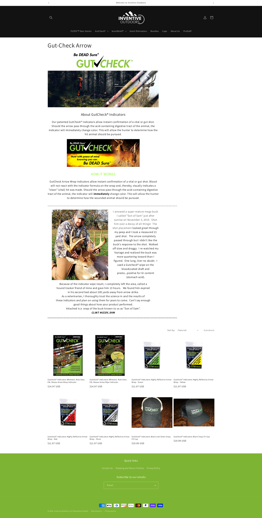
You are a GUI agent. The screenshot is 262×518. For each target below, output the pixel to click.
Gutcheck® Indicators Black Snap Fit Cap (192, 436)
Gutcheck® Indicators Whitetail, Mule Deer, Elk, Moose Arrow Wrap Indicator (66, 380)
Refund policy (96, 511)
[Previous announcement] (48, 3)
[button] (51, 17)
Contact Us (107, 468)
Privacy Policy (153, 468)
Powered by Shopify (80, 511)
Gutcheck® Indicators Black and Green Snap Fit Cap (151, 437)
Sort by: (171, 330)
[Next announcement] (213, 3)
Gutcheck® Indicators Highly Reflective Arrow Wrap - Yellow (193, 380)
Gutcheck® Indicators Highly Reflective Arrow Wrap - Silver (109, 437)
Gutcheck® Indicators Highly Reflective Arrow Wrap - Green (151, 380)
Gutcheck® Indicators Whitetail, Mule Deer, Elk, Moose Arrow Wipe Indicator (108, 380)
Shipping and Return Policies (130, 468)
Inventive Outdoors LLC (63, 511)
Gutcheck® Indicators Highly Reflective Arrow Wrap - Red (67, 437)
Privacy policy (110, 511)
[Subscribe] (154, 485)
